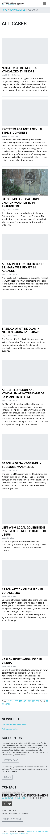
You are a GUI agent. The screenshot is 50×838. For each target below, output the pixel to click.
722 (29, 701)
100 (8, 704)
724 (37, 701)
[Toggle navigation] (44, 3)
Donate (7, 777)
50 (5, 704)
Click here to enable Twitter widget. (14, 724)
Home (4, 10)
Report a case (11, 760)
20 (3, 704)
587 (24, 701)
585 (16, 701)
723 (33, 701)
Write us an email (12, 819)
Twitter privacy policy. (9, 729)
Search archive (17, 10)
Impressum (13, 834)
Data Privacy (23, 834)
